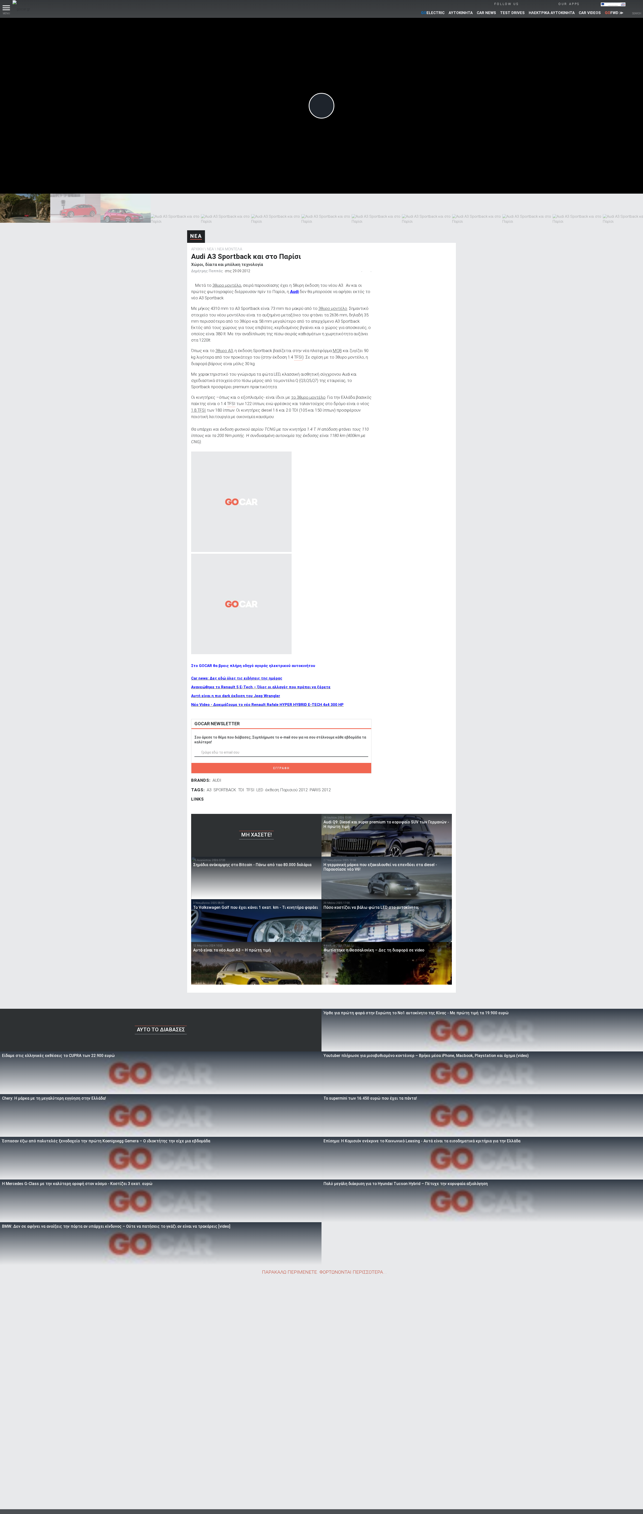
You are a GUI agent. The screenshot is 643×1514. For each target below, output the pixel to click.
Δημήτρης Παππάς (207, 271)
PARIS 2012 (320, 789)
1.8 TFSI (198, 410)
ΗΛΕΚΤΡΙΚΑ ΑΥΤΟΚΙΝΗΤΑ (552, 13)
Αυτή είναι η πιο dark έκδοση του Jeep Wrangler (235, 696)
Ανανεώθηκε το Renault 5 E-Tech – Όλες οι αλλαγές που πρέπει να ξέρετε (261, 687)
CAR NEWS (486, 13)
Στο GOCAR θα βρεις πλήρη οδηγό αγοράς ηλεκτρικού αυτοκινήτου (253, 665)
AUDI (216, 780)
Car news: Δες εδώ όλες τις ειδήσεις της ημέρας (236, 678)
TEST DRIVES (512, 13)
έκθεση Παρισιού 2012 (286, 789)
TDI (241, 789)
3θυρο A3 (224, 350)
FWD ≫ (614, 13)
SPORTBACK (224, 789)
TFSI (250, 789)
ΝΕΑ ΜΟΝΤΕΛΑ (229, 249)
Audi (294, 291)
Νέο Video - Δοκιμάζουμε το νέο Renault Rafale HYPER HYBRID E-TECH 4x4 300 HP (267, 704)
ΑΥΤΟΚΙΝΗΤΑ (461, 13)
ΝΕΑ (196, 236)
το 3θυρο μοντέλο (308, 397)
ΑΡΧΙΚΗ (197, 249)
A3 (209, 789)
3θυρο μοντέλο (226, 285)
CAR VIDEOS (590, 13)
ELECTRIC (433, 13)
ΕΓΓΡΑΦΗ (281, 768)
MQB (337, 350)
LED (259, 789)
